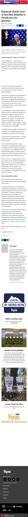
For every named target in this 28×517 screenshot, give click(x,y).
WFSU (12, 232)
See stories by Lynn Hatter (16, 282)
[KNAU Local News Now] (14, 303)
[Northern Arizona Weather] (14, 337)
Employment (6, 491)
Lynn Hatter (9, 23)
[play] (2, 515)
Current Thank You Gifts (14, 404)
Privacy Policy (6, 485)
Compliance (5, 495)
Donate (23, 2)
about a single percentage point (15, 221)
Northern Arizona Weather (14, 350)
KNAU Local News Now (14, 319)
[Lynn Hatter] (4, 248)
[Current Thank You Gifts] (14, 384)
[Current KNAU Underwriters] (14, 418)
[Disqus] (14, 447)
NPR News (5, 235)
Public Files (5, 488)
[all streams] (26, 515)
